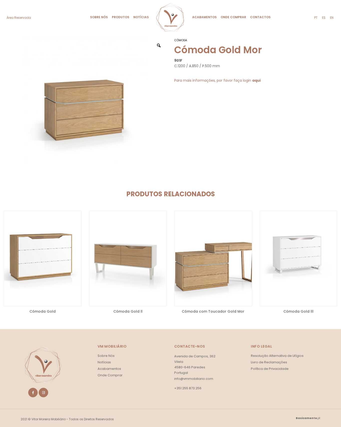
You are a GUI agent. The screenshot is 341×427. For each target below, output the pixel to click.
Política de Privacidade (270, 368)
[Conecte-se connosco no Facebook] (33, 392)
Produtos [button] (120, 17)
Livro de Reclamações (269, 362)
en (332, 17)
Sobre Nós (99, 17)
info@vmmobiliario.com (193, 379)
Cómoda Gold (42, 311)
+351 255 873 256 (187, 388)
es (324, 17)
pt (316, 17)
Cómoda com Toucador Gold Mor (213, 311)
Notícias (141, 17)
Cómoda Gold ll (128, 311)
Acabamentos (204, 17)
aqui (256, 80)
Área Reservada (18, 17)
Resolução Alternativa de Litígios (277, 356)
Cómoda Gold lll (298, 311)
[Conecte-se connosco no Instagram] (43, 392)
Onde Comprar (233, 17)
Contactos (260, 17)
